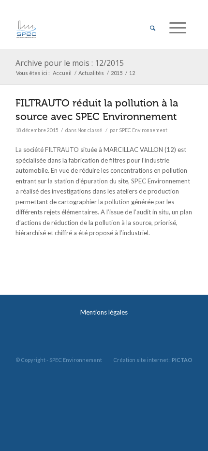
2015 (116, 73)
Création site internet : (153, 360)
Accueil (62, 73)
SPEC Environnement (143, 130)
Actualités (91, 73)
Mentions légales (104, 312)
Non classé (89, 130)
